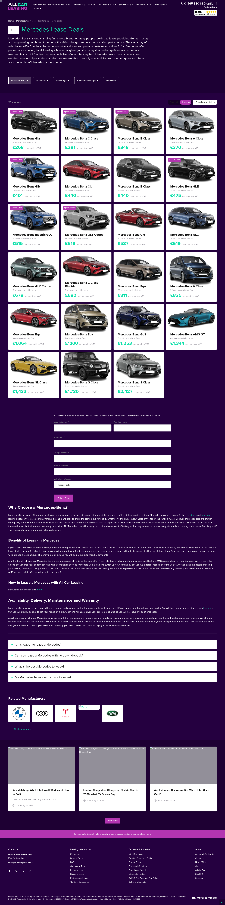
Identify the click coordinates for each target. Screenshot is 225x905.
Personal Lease (77, 870)
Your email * (59, 437)
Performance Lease (79, 878)
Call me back (210, 7)
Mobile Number (61, 465)
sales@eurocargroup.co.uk (20, 862)
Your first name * (61, 421)
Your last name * (121, 421)
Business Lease (77, 874)
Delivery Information (138, 881)
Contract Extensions (79, 881)
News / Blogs (201, 862)
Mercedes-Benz (18, 80)
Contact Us (200, 858)
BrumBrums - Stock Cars (59, 4)
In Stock (91, 4)
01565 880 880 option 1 (20, 854)
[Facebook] (9, 871)
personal (206, 515)
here (39, 589)
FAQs (72, 862)
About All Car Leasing (205, 854)
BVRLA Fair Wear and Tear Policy (143, 878)
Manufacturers (76, 854)
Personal (174, 102)
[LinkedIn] (30, 871)
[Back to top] (222, 902)
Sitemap (199, 878)
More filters (111, 80)
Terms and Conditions (138, 866)
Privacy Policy (135, 862)
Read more (113, 820)
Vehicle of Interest (62, 478)
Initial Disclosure (136, 854)
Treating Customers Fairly (140, 858)
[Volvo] (89, 707)
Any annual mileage (86, 80)
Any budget (61, 80)
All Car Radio (201, 870)
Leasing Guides (77, 858)
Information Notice (137, 874)
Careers (198, 866)
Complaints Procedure (139, 870)
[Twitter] (16, 871)
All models (41, 80)
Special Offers (39, 4)
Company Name (61, 452)
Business (186, 102)
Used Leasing (79, 4)
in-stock (207, 608)
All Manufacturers (22, 729)
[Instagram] (23, 871)
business (192, 515)
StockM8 (199, 874)
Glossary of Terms (78, 866)
